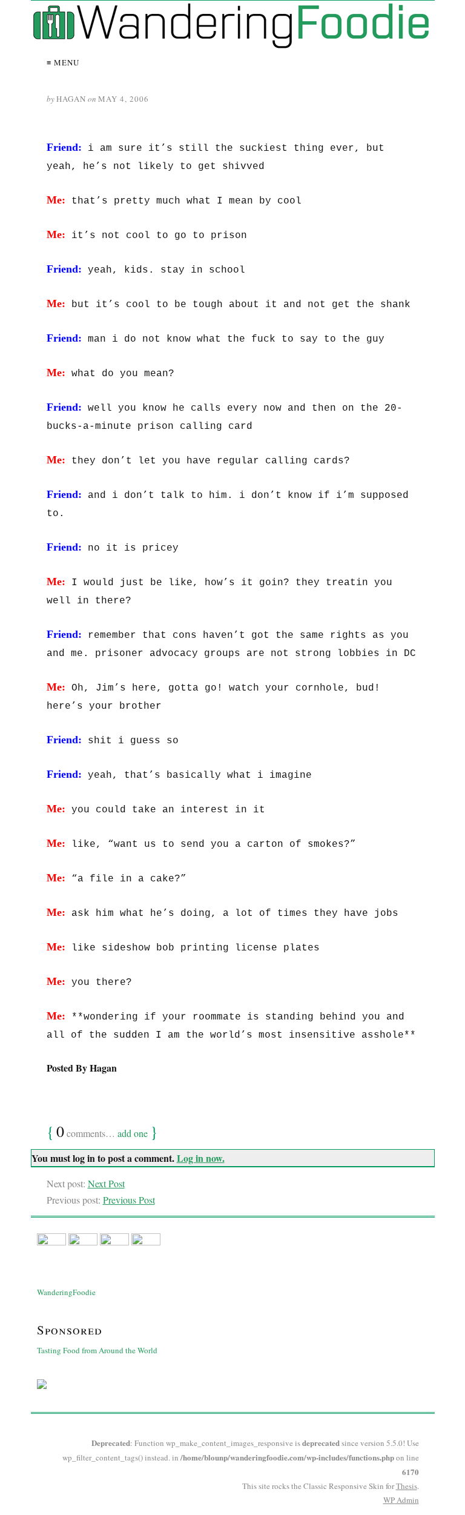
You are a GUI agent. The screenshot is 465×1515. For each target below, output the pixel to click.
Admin (401, 1499)
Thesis (406, 1485)
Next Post (106, 1183)
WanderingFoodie (66, 1292)
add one (132, 1133)
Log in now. (201, 1158)
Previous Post (129, 1199)
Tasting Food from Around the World (97, 1350)
